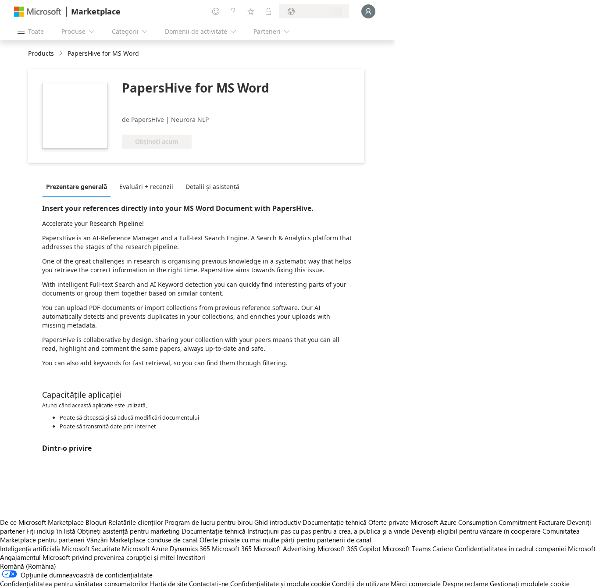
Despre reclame (465, 583)
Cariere (442, 548)
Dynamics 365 (190, 548)
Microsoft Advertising (284, 548)
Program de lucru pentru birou (209, 522)
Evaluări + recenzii (146, 186)
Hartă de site (168, 583)
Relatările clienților (135, 522)
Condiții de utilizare (360, 583)
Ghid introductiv (277, 522)
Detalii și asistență (212, 186)
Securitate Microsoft (120, 548)
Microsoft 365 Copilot (349, 548)
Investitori (191, 557)
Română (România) (28, 566)
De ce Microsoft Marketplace (42, 522)
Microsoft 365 (232, 548)
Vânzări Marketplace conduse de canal (142, 539)
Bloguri (96, 522)
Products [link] (41, 53)
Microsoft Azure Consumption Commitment (474, 522)
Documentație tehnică (335, 522)
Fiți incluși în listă (50, 531)
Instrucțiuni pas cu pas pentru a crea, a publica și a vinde (328, 531)
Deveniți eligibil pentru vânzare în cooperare (476, 531)
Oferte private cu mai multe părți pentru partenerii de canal (285, 539)
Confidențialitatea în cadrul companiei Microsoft (525, 548)
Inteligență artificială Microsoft (44, 548)
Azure (159, 548)
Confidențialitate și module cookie (280, 583)
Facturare (551, 522)
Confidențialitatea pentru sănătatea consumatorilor (74, 583)
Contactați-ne (208, 583)
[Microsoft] (37, 12)
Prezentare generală (76, 186)
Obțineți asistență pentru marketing (128, 531)
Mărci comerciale (416, 583)
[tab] (78, 186)
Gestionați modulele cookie (530, 583)
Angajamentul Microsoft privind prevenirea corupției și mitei (87, 557)
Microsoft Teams (406, 548)
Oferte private (388, 522)
